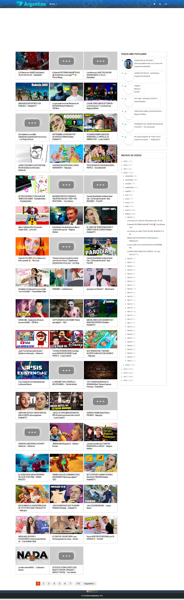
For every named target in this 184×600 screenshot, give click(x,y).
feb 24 (129, 274)
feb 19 (129, 293)
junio (127, 199)
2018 (126, 373)
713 (78, 583)
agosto (128, 191)
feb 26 (129, 266)
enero (127, 365)
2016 (126, 380)
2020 (126, 173)
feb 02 (129, 357)
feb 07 (129, 338)
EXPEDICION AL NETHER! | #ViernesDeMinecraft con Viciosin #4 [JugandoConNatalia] (148, 63)
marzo (128, 210)
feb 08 (129, 334)
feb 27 (129, 262)
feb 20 (129, 289)
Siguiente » (89, 583)
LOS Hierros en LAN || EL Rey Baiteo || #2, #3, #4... (145, 221)
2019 (126, 369)
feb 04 (129, 349)
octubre (128, 184)
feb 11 (129, 323)
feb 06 (129, 342)
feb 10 (129, 327)
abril (127, 206)
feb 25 (129, 270)
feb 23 (129, 278)
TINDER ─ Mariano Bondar (137, 89)
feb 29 (129, 217)
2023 (126, 161)
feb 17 (129, 300)
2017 (126, 377)
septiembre (129, 187)
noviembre (129, 180)
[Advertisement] (92, 30)
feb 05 (129, 346)
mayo (127, 203)
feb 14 (129, 312)
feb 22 (129, 281)
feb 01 (129, 361)
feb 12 (129, 319)
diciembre (129, 176)
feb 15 (129, 308)
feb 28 (129, 259)
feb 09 (129, 330)
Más (53, 4)
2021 (126, 169)
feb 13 (129, 315)
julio (127, 195)
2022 (126, 165)
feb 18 (129, 296)
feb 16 (129, 304)
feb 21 (129, 285)
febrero (128, 214)
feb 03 (129, 353)
